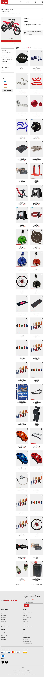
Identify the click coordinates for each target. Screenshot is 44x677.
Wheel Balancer (36, 181)
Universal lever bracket (22, 446)
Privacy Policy (25, 635)
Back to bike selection (5, 11)
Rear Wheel (37, 535)
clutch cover (37, 137)
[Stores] (20, 2)
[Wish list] (35, 2)
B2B (1, 613)
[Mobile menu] (2, 6)
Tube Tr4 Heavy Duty (22, 181)
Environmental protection (27, 643)
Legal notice (25, 632)
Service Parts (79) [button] (5, 50)
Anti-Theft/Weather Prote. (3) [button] (7, 57)
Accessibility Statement (27, 641)
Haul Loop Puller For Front (37, 402)
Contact (2, 611)
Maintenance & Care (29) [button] (6, 52)
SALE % (5, 84)
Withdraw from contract (5, 626)
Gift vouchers (3, 621)
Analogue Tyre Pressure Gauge (22, 490)
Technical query (3, 615)
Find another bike (10, 44)
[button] (41, 6)
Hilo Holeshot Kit (36, 225)
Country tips (25, 615)
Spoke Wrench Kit (37, 446)
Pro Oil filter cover (37, 247)
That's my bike (11, 41)
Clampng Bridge (22, 336)
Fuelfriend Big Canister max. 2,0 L (36, 579)
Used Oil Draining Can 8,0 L (22, 159)
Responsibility (3, 639)
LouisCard (3, 623)
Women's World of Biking (27, 611)
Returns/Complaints (4, 624)
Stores (2, 633)
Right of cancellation (26, 637)
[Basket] (42, 2)
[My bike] (27, 2)
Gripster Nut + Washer (36, 336)
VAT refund (3, 637)
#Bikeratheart (25, 619)
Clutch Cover (22, 68)
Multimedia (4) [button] (4, 61)
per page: (23, 47)
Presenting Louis (4, 632)
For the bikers (25, 624)
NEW (5, 81)
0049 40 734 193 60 (10, 600)
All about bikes (25, 623)
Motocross (22, 225)
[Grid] (28, 47)
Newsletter (3, 619)
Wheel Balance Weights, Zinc (36, 159)
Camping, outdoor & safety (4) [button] (7, 59)
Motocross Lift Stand (22, 203)
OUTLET (5, 87)
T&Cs (24, 633)
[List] (30, 48)
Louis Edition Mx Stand (36, 203)
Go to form (30, 34)
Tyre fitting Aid (36, 424)
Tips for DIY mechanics (27, 617)
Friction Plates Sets (22, 91)
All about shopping (4, 635)
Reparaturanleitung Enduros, (22, 402)
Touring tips (25, 613)
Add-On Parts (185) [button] (5, 67)
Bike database (3, 617)
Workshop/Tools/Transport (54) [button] (6, 64)
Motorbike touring (26, 621)
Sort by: (34, 47)
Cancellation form (26, 639)
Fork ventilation (22, 579)
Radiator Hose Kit (36, 91)
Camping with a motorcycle (28, 626)
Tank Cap (22, 247)
